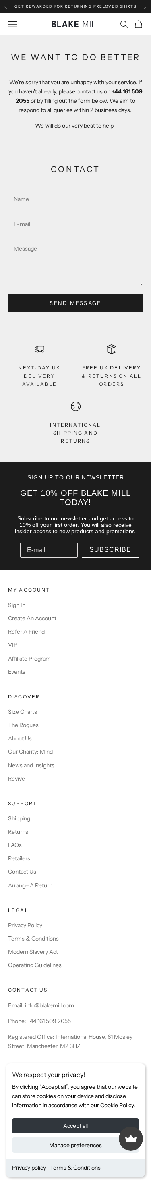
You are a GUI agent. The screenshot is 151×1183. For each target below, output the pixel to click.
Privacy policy (29, 1167)
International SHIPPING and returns (75, 433)
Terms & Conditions (75, 1167)
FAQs (15, 845)
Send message (75, 303)
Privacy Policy (25, 925)
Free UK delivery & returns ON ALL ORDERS (111, 376)
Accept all (75, 1125)
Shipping (19, 818)
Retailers (19, 858)
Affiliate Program (29, 658)
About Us (20, 738)
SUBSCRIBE (110, 549)
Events (16, 671)
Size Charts (22, 711)
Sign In (16, 605)
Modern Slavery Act (33, 951)
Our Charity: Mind (30, 751)
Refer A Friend (26, 631)
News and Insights (31, 765)
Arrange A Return (30, 885)
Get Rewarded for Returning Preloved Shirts (75, 6)
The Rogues (23, 725)
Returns (18, 831)
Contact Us (22, 871)
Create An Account (32, 618)
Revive (16, 778)
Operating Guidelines (35, 965)
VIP (12, 644)
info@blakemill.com (49, 1005)
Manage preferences (75, 1145)
